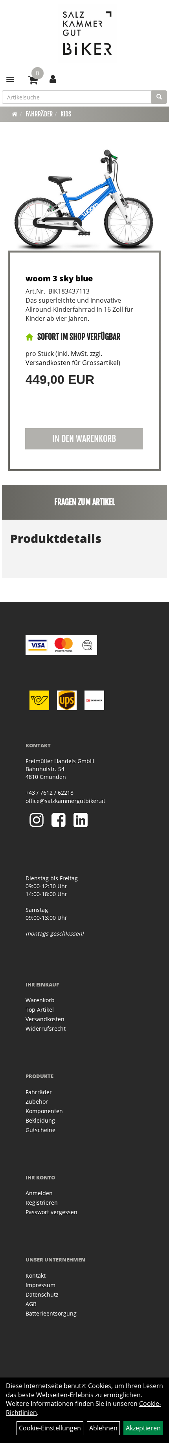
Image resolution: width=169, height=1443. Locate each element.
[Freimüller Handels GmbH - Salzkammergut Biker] (87, 33)
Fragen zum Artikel (84, 502)
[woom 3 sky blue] (84, 197)
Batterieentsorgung (51, 1313)
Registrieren (42, 1202)
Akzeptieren (143, 1428)
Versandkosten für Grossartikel (72, 362)
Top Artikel (40, 1009)
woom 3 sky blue (59, 278)
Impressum (40, 1285)
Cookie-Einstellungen (50, 1428)
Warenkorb (40, 1000)
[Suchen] (159, 97)
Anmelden (39, 1193)
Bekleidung (40, 1120)
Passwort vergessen (51, 1212)
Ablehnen (103, 1428)
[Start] (15, 114)
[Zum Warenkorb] (33, 81)
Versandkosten (45, 1019)
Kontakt (36, 1275)
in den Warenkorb (84, 438)
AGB (31, 1304)
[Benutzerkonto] (53, 79)
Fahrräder (39, 114)
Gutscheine (40, 1130)
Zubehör (37, 1101)
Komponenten (44, 1111)
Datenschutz (42, 1294)
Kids (66, 114)
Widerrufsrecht (46, 1028)
